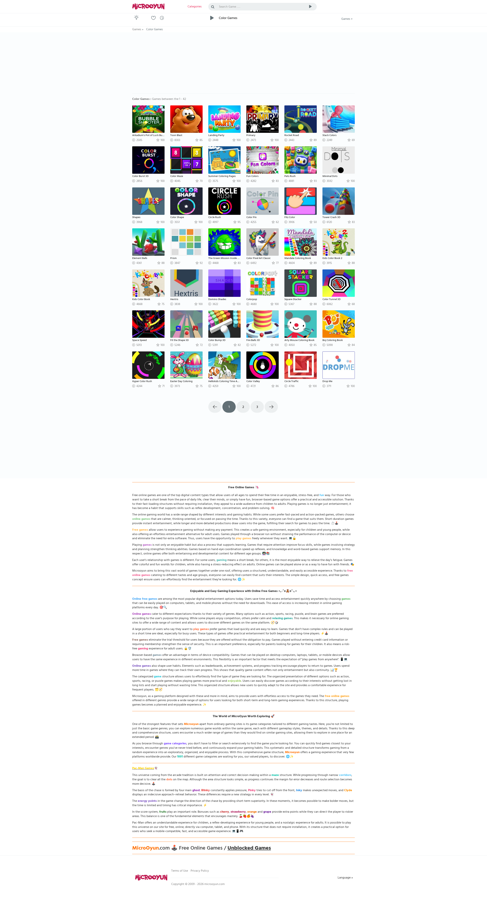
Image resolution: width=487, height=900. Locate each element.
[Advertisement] (243, 64)
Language (344, 878)
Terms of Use (179, 871)
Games (346, 19)
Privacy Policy (200, 871)
